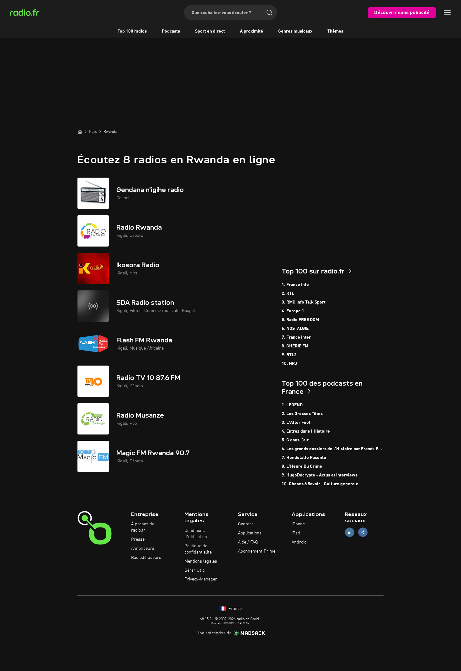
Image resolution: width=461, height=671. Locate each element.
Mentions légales (200, 561)
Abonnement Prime (256, 551)
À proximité (251, 31)
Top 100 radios (132, 31)
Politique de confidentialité (198, 549)
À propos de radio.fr (142, 527)
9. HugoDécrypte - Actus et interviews (320, 475)
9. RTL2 (289, 355)
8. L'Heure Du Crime (302, 466)
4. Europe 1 (293, 311)
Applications (250, 533)
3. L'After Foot (296, 422)
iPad (296, 533)
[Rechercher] (269, 12)
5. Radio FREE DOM (300, 320)
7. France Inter (296, 337)
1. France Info (295, 285)
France (234, 608)
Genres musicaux (295, 31)
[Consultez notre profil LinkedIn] (349, 532)
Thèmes (335, 31)
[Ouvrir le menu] (447, 12)
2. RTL (288, 293)
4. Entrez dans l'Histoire (306, 431)
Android (299, 542)
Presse (138, 539)
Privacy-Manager (200, 579)
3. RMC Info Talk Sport (304, 302)
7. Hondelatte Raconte (304, 457)
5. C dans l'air (295, 440)
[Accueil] (79, 131)
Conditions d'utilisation (195, 533)
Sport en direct (210, 31)
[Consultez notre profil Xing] (362, 532)
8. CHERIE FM (295, 346)
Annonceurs (142, 548)
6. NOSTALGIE (295, 328)
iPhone (298, 524)
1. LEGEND (292, 405)
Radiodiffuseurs (146, 557)
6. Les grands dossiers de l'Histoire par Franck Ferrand (333, 449)
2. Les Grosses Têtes (302, 414)
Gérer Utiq (194, 570)
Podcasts (171, 31)
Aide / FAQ (248, 542)
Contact (245, 524)
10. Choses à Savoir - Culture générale (320, 484)
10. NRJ (289, 364)
